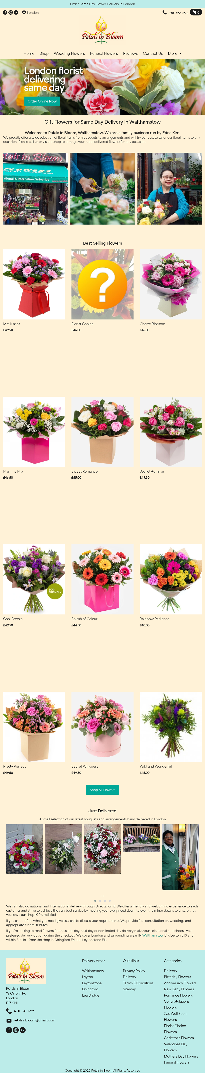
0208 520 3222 (178, 13)
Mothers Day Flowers (181, 1056)
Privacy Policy (134, 970)
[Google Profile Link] (16, 12)
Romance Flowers (178, 995)
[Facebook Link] (5, 12)
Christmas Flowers (179, 1037)
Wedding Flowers (69, 53)
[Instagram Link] (10, 12)
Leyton (87, 976)
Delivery (129, 976)
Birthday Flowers (177, 976)
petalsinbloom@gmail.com (34, 1019)
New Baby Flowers (179, 988)
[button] (95, 901)
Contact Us (153, 53)
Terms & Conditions (138, 982)
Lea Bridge (90, 995)
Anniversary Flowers (180, 982)
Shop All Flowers (102, 789)
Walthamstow (153, 935)
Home (29, 53)
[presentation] (100, 895)
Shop (44, 53)
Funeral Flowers (104, 53)
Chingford (90, 988)
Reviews (130, 53)
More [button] (173, 53)
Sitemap (129, 988)
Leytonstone (92, 982)
